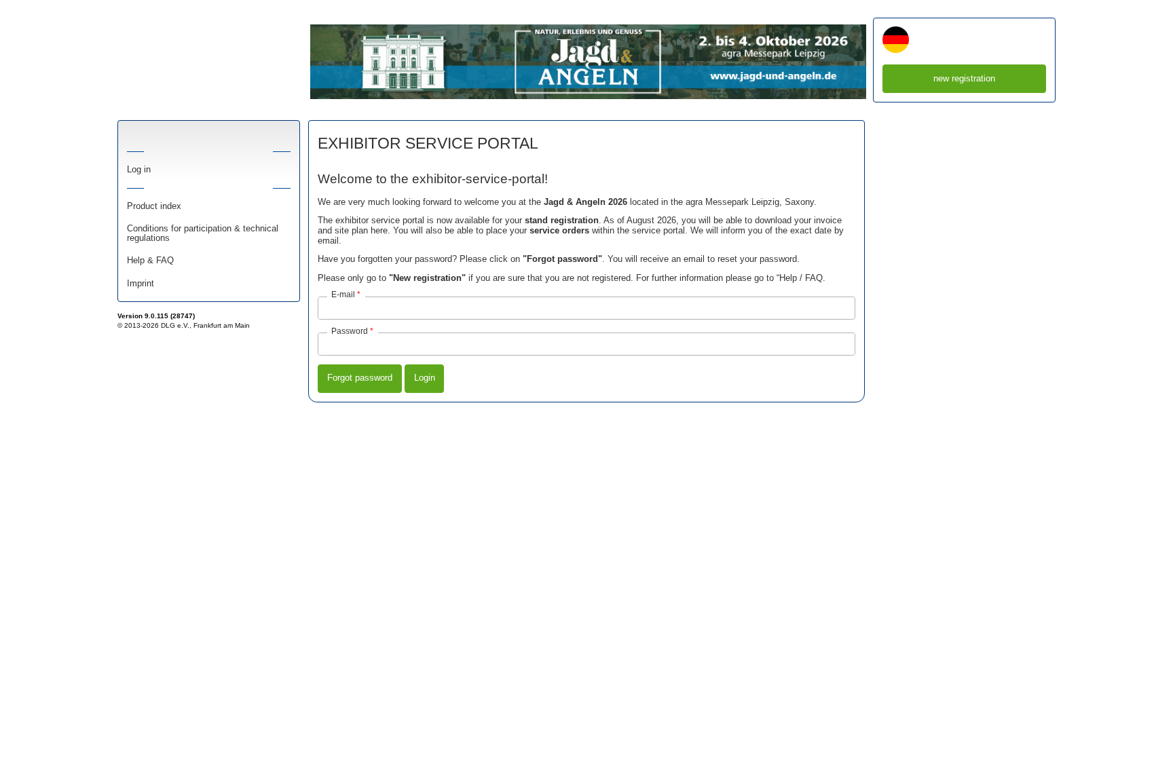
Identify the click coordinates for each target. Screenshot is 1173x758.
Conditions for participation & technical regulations (202, 233)
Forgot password (359, 378)
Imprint (140, 283)
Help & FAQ (150, 260)
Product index (154, 206)
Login (424, 378)
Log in (139, 169)
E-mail (343, 294)
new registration (964, 78)
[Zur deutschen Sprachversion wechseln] (895, 41)
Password (349, 331)
